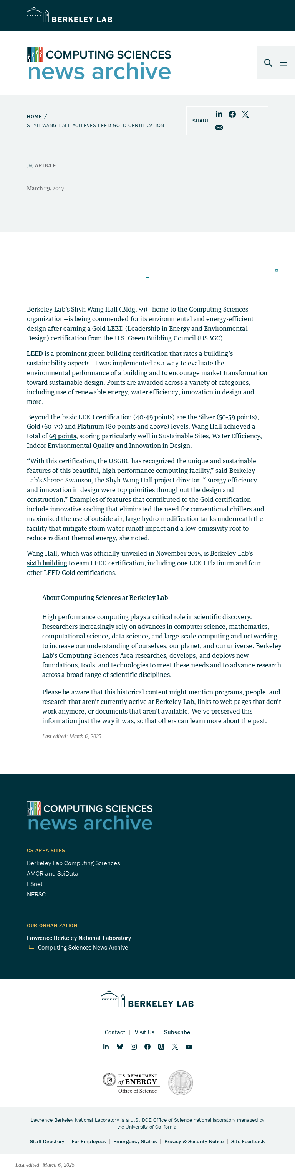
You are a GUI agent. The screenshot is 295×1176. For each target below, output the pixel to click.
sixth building (47, 563)
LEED (35, 353)
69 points (62, 436)
